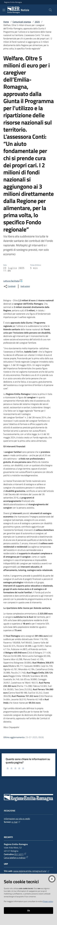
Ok (28, 910)
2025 (37, 21)
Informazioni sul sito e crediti (17, 818)
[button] (50, 10)
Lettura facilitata (11, 281)
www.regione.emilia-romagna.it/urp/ (30, 871)
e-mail (15, 822)
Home (6, 21)
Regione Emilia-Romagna (13, 2)
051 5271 (19, 854)
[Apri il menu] (4, 10)
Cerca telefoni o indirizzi (14, 857)
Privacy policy (48, 901)
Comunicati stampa (22, 21)
